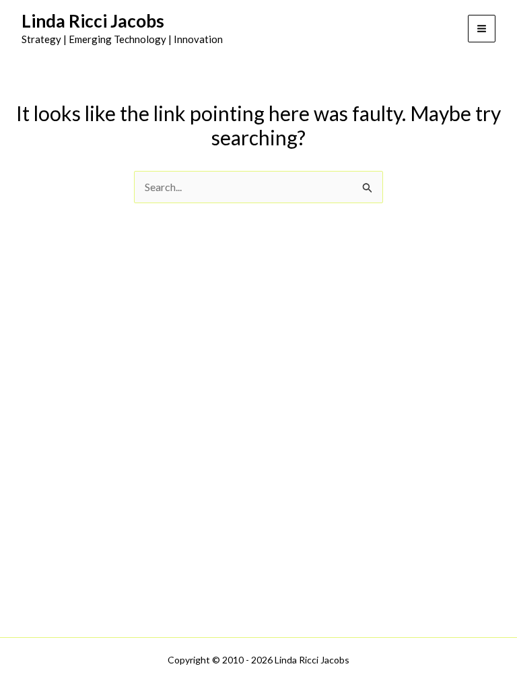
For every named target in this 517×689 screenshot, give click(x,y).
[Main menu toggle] (481, 28)
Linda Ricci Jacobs (93, 21)
